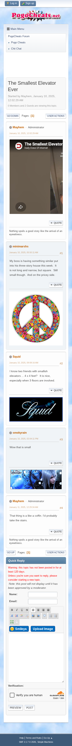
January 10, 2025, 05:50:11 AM (23, 252)
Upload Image (43, 628)
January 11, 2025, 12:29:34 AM (23, 507)
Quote (58, 223)
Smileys (21, 628)
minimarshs (20, 246)
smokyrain (20, 432)
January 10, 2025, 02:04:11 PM (23, 439)
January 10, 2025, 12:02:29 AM (23, 133)
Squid (17, 356)
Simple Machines (45, 742)
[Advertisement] (36, 64)
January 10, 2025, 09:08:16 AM (23, 362)
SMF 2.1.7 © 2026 (27, 742)
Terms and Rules (34, 738)
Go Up (10, 552)
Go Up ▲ (48, 738)
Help (21, 738)
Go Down (12, 116)
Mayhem (18, 127)
